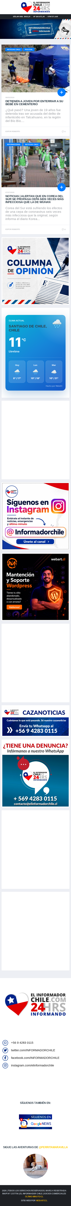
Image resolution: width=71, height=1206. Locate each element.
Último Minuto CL (34, 1196)
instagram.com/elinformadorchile (32, 1065)
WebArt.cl (41, 1200)
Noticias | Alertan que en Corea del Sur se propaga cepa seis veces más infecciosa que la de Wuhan (34, 199)
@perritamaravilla (53, 1147)
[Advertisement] (35, 440)
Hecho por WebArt (54, 386)
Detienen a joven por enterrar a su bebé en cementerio (34, 103)
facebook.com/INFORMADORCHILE (35, 1057)
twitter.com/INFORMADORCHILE (33, 1050)
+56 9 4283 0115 (22, 1042)
